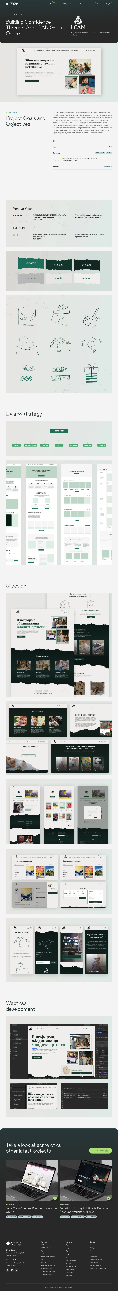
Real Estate (69, 1263)
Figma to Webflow (47, 1251)
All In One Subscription (48, 1265)
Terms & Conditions (96, 1259)
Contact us (93, 1253)
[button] (58, 4)
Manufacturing (70, 1269)
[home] (12, 4)
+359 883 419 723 (11, 1256)
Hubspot (44, 1262)
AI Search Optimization (48, 1253)
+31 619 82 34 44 (11, 1265)
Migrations (69, 1251)
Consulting (69, 1275)
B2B (67, 1257)
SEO (42, 1259)
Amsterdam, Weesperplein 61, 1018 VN (17, 1263)
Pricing (65, 4)
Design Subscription (47, 1268)
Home (8, 15)
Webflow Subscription (48, 1271)
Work (52, 4)
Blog (67, 1245)
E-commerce (25, 15)
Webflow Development (48, 1248)
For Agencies (94, 1262)
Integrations (69, 1248)
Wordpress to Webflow (48, 1256)
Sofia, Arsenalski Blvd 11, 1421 (15, 1253)
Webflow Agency (46, 1274)
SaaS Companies (71, 1266)
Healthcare (69, 1272)
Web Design (45, 1245)
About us (72, 4)
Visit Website (108, 166)
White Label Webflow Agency (99, 1268)
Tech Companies (71, 1260)
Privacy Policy (94, 1256)
